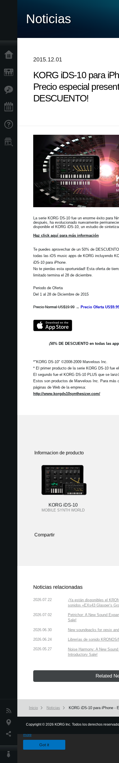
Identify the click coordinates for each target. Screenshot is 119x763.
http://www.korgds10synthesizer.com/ (66, 393)
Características (10, 90)
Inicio (10, 55)
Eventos (10, 107)
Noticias (10, 711)
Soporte (10, 124)
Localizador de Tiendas (10, 143)
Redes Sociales (10, 734)
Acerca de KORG (10, 754)
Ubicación (10, 722)
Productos (10, 72)
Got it (44, 744)
